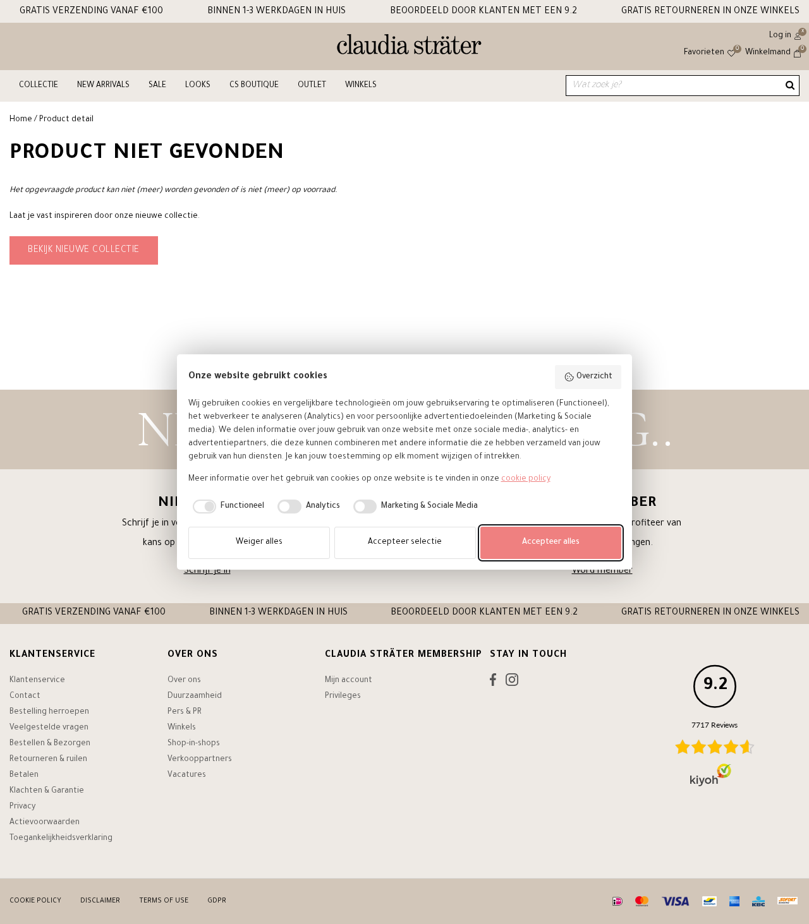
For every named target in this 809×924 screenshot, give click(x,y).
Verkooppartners (199, 759)
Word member (602, 572)
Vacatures (186, 775)
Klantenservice (37, 680)
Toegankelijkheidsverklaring (61, 838)
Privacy (22, 807)
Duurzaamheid (194, 696)
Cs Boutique (254, 85)
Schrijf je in (207, 572)
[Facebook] (493, 682)
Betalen (24, 775)
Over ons (184, 680)
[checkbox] (226, 506)
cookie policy (525, 479)
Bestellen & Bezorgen (49, 744)
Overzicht (594, 377)
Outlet (312, 85)
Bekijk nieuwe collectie (84, 251)
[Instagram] (512, 682)
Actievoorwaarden (44, 823)
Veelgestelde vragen (48, 728)
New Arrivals (103, 85)
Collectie (38, 85)
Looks (197, 85)
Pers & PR (184, 712)
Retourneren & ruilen (48, 759)
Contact (24, 696)
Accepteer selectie (405, 542)
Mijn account (348, 680)
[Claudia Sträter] (409, 47)
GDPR (216, 901)
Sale (157, 85)
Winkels (361, 85)
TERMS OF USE (163, 901)
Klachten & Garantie (46, 791)
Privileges (343, 696)
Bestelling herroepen (49, 712)
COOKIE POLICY (35, 901)
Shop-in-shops (193, 744)
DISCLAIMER (100, 901)
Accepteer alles (551, 542)
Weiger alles (259, 542)
